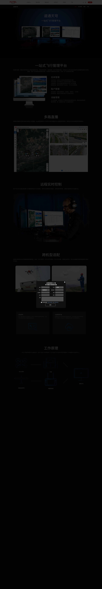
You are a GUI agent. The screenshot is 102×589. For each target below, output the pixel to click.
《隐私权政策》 (50, 302)
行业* (54, 287)
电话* (54, 292)
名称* (40, 287)
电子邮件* (39, 292)
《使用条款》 (56, 302)
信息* (40, 297)
